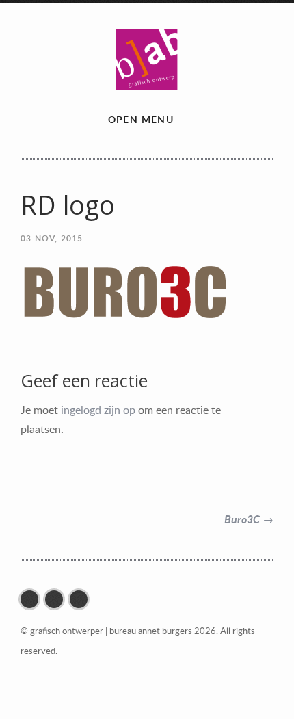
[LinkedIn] (82, 599)
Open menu (141, 119)
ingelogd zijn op (98, 409)
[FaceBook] (33, 599)
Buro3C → (248, 519)
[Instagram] (57, 599)
